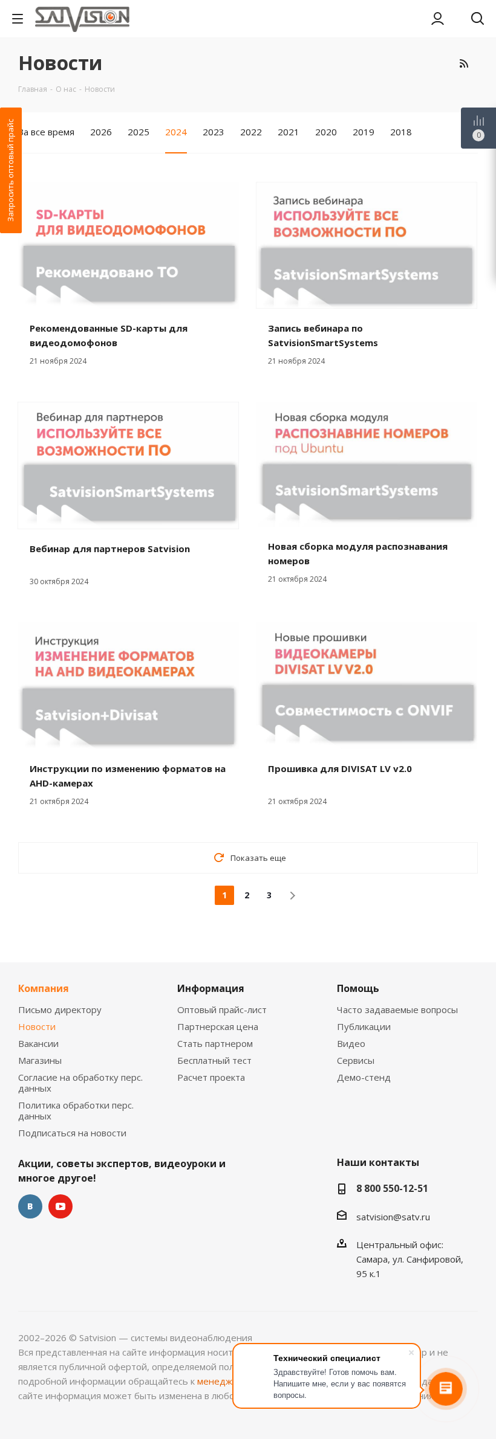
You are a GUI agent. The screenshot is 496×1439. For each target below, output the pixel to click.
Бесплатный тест (214, 1060)
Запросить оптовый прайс (10, 170)
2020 (326, 132)
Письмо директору (60, 1009)
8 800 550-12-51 (392, 1188)
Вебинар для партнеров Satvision (110, 548)
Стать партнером (215, 1043)
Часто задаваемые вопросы (397, 1009)
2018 (401, 132)
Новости (37, 1026)
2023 (213, 132)
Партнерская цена (217, 1026)
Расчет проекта (211, 1077)
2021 (288, 132)
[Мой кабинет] (437, 19)
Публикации (364, 1026)
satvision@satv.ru (393, 1217)
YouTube (60, 1206)
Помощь (358, 988)
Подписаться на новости (72, 1133)
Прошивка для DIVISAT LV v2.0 (340, 768)
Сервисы (355, 1060)
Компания (43, 988)
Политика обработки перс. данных (76, 1110)
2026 (101, 132)
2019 (363, 132)
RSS (463, 63)
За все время (46, 132)
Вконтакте (30, 1206)
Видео (351, 1043)
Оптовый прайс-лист (222, 1009)
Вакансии (38, 1043)
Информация (210, 988)
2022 (251, 132)
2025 (138, 132)
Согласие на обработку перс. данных (80, 1082)
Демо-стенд (364, 1077)
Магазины (40, 1060)
